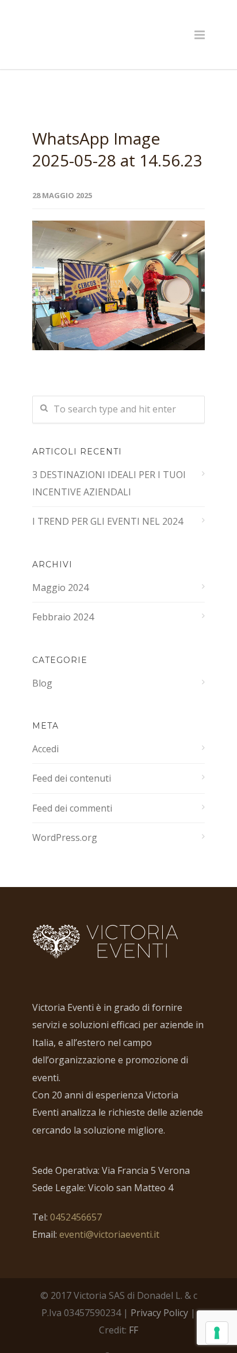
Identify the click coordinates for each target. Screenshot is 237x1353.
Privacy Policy (159, 1289)
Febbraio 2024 (63, 593)
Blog (42, 659)
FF (133, 1306)
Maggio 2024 (60, 564)
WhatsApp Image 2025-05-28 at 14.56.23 (117, 125)
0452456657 (76, 1193)
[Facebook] (105, 1334)
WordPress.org (64, 814)
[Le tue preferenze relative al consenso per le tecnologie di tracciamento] (217, 1333)
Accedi (45, 725)
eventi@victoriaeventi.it (109, 1210)
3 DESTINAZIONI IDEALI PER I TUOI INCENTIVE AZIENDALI (109, 460)
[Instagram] (131, 1334)
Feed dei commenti (72, 784)
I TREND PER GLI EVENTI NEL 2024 (107, 497)
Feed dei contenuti (71, 754)
